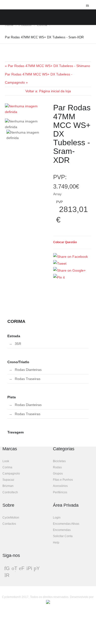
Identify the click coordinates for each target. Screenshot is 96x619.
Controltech (10, 492)
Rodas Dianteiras (28, 370)
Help (56, 542)
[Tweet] (59, 263)
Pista (11, 397)
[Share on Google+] (69, 270)
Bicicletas (59, 461)
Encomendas (62, 530)
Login (57, 517)
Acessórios (60, 486)
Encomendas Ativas (66, 523)
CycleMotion (10, 517)
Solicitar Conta (63, 536)
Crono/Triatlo (18, 362)
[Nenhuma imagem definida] (26, 109)
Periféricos (60, 492)
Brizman (8, 486)
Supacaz (8, 479)
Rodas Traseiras (27, 379)
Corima (7, 467)
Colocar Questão (65, 242)
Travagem (15, 432)
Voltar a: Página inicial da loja (48, 91)
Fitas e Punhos (63, 479)
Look (5, 461)
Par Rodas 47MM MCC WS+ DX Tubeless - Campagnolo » (38, 78)
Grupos (58, 473)
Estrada (13, 336)
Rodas (57, 467)
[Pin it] (59, 277)
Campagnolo (11, 473)
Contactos (9, 523)
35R (18, 344)
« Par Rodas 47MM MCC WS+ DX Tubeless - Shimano (47, 66)
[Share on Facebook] (70, 257)
